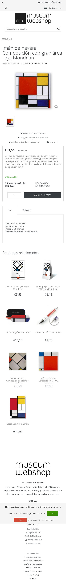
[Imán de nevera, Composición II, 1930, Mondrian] (48, 361)
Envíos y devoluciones (33, 571)
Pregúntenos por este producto (34, 137)
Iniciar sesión (33, 554)
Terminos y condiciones (33, 561)
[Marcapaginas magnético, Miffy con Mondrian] (48, 269)
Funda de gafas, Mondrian (17, 332)
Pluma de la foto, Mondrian (48, 332)
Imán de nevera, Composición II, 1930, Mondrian (48, 381)
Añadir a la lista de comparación (25, 142)
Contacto (33, 524)
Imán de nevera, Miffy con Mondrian (17, 288)
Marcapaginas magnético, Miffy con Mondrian (48, 288)
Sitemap (33, 578)
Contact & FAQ (33, 575)
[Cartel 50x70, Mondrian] (17, 407)
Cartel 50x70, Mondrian (18, 423)
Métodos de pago (33, 568)
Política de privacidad (33, 564)
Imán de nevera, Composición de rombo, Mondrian (17, 381)
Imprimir (53, 142)
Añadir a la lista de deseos (34, 133)
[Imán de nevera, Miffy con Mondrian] (17, 269)
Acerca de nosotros (33, 557)
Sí (52, 513)
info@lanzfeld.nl (35, 539)
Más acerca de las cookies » (40, 520)
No (20, 520)
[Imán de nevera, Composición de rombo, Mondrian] (17, 361)
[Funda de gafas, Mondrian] (17, 315)
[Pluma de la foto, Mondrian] (48, 315)
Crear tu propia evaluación (35, 63)
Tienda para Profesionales (49, 2)
